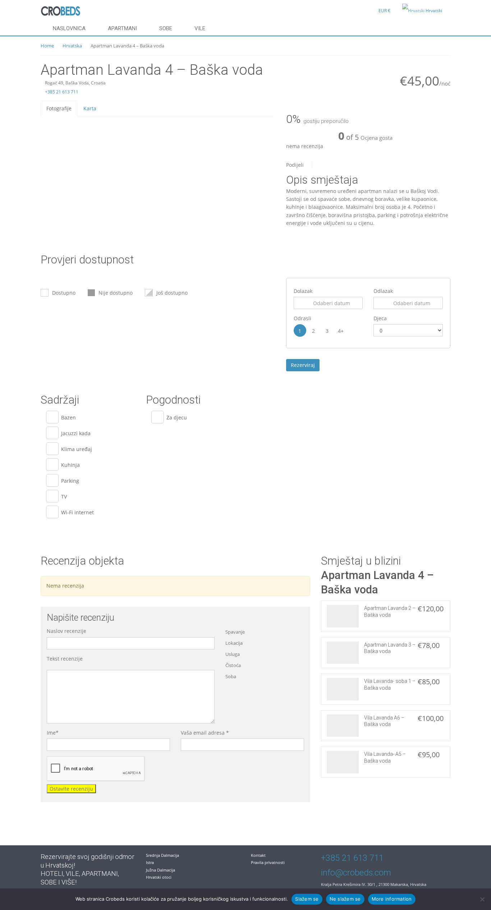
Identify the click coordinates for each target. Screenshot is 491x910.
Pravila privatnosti (268, 862)
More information (392, 899)
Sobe (165, 28)
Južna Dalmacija (160, 870)
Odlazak (383, 291)
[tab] (59, 108)
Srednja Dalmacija (162, 855)
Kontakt (258, 855)
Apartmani (122, 28)
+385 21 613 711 (61, 92)
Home (47, 45)
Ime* (53, 732)
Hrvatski (434, 11)
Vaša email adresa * (205, 732)
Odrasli (302, 318)
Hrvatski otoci (158, 877)
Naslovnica (69, 28)
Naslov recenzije (66, 631)
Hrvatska (72, 45)
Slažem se (306, 899)
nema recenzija (304, 146)
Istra (150, 862)
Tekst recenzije (65, 658)
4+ (341, 330)
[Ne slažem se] (482, 899)
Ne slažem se (345, 899)
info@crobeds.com (356, 873)
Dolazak (303, 291)
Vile (199, 28)
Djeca (380, 318)
